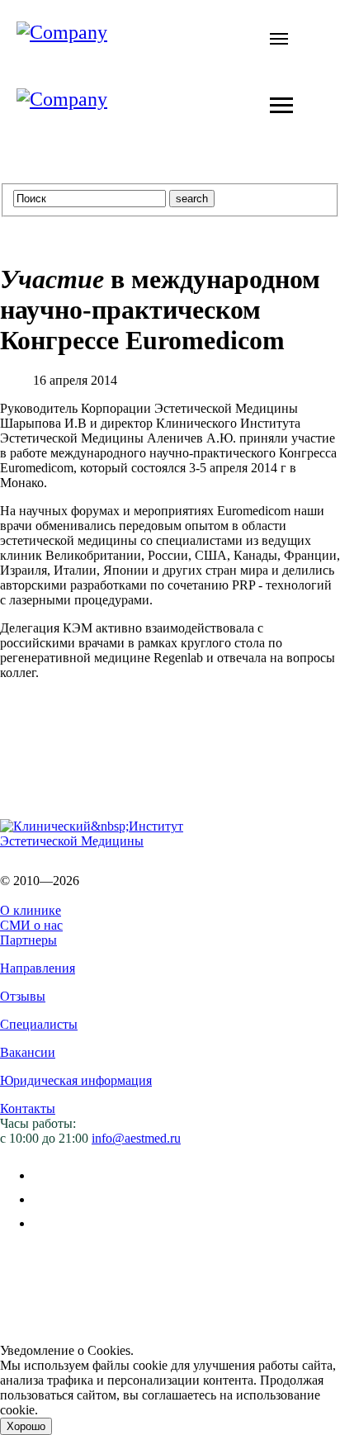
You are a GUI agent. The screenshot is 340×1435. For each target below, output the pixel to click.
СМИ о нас (31, 925)
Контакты (27, 1108)
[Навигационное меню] (279, 39)
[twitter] (43, 1199)
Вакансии (27, 1052)
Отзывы (22, 996)
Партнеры (28, 940)
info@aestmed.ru (136, 1138)
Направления (37, 968)
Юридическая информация (76, 1080)
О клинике (30, 910)
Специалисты (39, 1024)
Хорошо (26, 1426)
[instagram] (43, 1223)
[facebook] (43, 1175)
